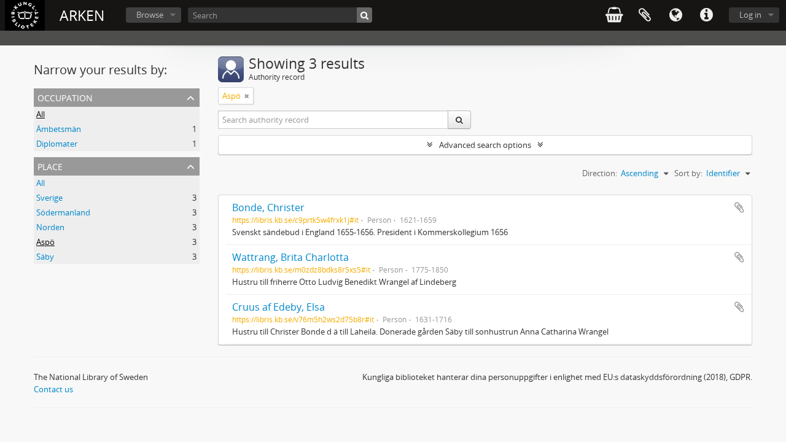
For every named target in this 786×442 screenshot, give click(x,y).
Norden (50, 227)
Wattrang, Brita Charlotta (290, 257)
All (40, 114)
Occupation (65, 96)
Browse (149, 14)
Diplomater (56, 143)
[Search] (364, 15)
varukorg (614, 15)
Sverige (49, 197)
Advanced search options (485, 144)
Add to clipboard (739, 207)
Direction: (599, 173)
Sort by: (688, 173)
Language (675, 15)
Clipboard (644, 15)
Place (50, 165)
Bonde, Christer (268, 207)
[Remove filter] (246, 96)
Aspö (45, 241)
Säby (45, 256)
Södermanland (63, 212)
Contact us (53, 389)
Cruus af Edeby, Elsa (278, 307)
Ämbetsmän (58, 128)
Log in (750, 14)
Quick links (706, 15)
